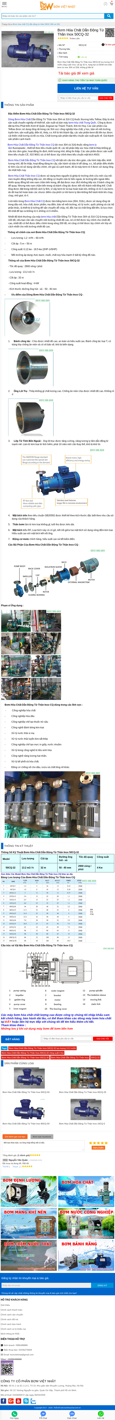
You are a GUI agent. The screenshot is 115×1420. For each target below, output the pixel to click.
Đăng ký (102, 1285)
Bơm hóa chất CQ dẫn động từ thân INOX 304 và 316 (36, 24)
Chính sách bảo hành (11, 1324)
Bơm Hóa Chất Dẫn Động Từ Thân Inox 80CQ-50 (26, 1123)
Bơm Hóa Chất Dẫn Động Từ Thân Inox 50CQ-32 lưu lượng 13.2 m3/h (42, 1048)
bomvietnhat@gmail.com (22, 1354)
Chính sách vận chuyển (12, 1314)
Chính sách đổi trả (9, 1319)
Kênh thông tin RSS (10, 1334)
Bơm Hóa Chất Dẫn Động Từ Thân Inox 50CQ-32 (25, 1057)
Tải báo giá (109, 44)
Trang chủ (6, 24)
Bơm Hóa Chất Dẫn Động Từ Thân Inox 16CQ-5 (82, 1123)
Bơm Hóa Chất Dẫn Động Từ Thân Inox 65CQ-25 (82, 1092)
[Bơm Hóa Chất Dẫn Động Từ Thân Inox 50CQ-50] (29, 1088)
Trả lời (6, 1166)
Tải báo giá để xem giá (76, 73)
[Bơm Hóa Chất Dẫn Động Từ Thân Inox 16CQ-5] (86, 1119)
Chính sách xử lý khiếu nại (13, 1329)
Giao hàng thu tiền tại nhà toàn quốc (84, 80)
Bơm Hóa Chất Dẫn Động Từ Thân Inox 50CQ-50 (26, 1092)
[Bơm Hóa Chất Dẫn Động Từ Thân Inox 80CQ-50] (29, 1119)
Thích (15, 1166)
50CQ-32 (95, 1057)
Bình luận (75, 38)
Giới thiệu (5, 1305)
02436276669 (25, 1350)
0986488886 (22, 1345)
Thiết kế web (58, 1408)
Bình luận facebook (42, 1136)
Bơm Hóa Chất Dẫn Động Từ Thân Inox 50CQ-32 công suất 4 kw (33, 1053)
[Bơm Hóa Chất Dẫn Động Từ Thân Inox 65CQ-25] (86, 1088)
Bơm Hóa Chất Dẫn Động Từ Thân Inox (70, 1057)
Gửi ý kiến (98, 1147)
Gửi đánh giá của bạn (15, 1136)
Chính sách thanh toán (11, 1310)
